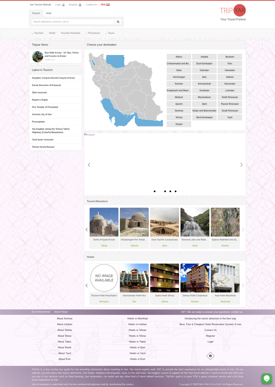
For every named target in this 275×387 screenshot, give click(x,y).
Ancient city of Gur (42, 114)
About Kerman (64, 318)
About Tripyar (61, 312)
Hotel (48, 13)
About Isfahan (64, 324)
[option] (225, 228)
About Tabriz (64, 341)
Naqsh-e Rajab (40, 100)
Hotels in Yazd (137, 353)
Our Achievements (41, 312)
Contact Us (91, 4)
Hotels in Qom (137, 347)
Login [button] (58, 4)
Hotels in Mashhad (137, 318)
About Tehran (64, 330)
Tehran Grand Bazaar (43, 147)
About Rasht (64, 347)
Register (73, 4)
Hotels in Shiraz (137, 335)
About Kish (65, 359)
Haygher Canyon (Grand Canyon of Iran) (53, 78)
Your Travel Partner (233, 19)
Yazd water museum (43, 139)
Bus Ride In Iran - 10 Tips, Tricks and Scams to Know (62, 56)
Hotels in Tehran (137, 330)
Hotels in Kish (137, 359)
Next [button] (86, 228)
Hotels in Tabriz (137, 341)
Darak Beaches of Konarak (46, 85)
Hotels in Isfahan (137, 324)
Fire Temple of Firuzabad (45, 107)
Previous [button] (243, 228)
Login (210, 341)
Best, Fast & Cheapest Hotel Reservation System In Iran (210, 324)
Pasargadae (38, 121)
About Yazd (64, 353)
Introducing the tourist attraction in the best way (210, 318)
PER (103, 4)
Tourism (36, 13)
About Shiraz (65, 335)
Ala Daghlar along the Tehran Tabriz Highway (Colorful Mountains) (51, 131)
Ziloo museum (39, 92)
